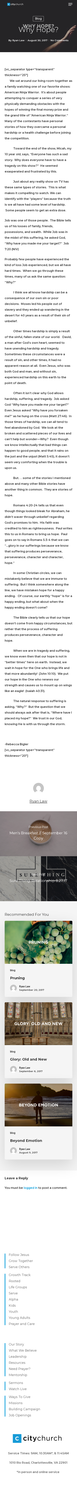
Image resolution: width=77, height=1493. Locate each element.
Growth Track (20, 1275)
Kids (12, 1306)
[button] (70, 4)
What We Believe (23, 1351)
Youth (13, 1312)
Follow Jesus (19, 1255)
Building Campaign (24, 1409)
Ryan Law (18, 40)
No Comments (59, 40)
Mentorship (18, 1375)
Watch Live (18, 1389)
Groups (21, 1287)
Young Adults (19, 1318)
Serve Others (19, 1267)
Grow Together (21, 1261)
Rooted (14, 1281)
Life (12, 1287)
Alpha (13, 1299)
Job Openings (20, 1415)
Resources (17, 1363)
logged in (30, 1188)
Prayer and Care (22, 1324)
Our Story (16, 1344)
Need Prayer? (19, 1369)
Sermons (16, 1383)
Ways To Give (19, 1397)
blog (38, 18)
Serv (12, 1293)
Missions (16, 1403)
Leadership (18, 1357)
